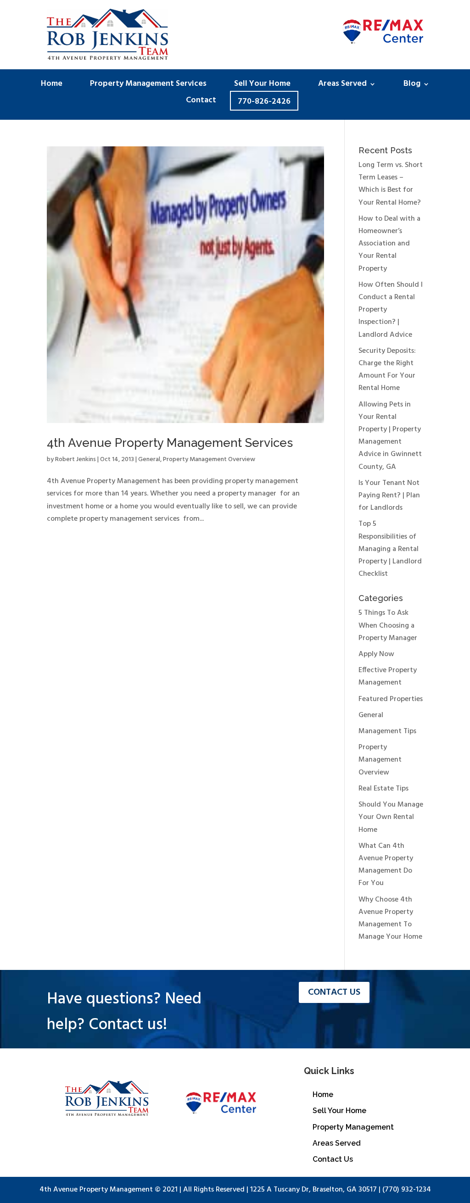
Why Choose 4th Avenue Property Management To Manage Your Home (390, 918)
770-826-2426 (264, 102)
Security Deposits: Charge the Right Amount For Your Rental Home (387, 370)
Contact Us (334, 992)
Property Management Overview (209, 459)
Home (51, 85)
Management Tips (387, 731)
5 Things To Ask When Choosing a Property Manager (387, 625)
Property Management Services (148, 85)
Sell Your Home (262, 85)
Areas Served (342, 85)
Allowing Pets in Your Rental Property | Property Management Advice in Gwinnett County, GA (390, 436)
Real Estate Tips (383, 789)
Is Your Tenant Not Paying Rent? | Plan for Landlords (389, 495)
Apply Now (376, 654)
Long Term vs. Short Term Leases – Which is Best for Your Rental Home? (390, 184)
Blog (411, 85)
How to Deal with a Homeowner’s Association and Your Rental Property (389, 244)
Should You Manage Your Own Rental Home (390, 817)
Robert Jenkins (75, 459)
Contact (201, 102)
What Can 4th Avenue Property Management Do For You (385, 865)
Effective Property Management (387, 676)
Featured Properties (390, 699)
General (149, 459)
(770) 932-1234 (406, 1190)
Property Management (353, 1127)
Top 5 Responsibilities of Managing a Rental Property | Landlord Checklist (390, 549)
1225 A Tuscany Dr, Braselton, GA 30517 (313, 1190)
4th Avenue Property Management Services (170, 443)
